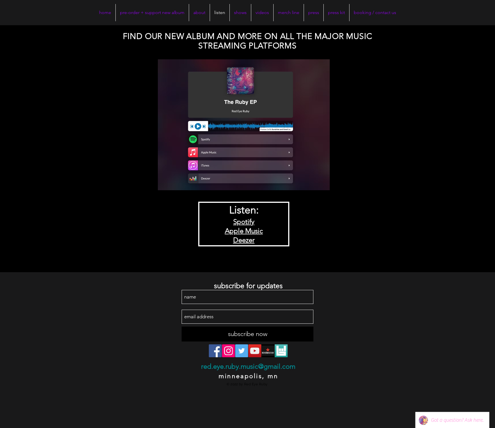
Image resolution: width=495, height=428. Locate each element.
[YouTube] (254, 350)
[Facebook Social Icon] (215, 350)
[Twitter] (241, 350)
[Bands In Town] (281, 350)
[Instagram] (228, 350)
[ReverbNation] (268, 350)
